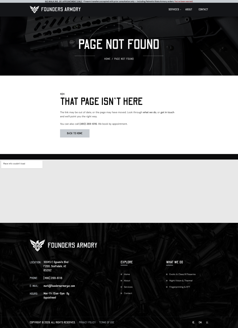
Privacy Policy (87, 322)
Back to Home (75, 133)
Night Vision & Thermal (181, 280)
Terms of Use (106, 322)
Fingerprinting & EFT (179, 286)
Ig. (193, 322)
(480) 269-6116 (88, 124)
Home (107, 58)
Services (174, 9)
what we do (149, 112)
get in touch (167, 112)
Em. (200, 322)
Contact (203, 9)
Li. (207, 322)
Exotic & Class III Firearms (182, 274)
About (188, 9)
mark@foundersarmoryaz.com (59, 286)
